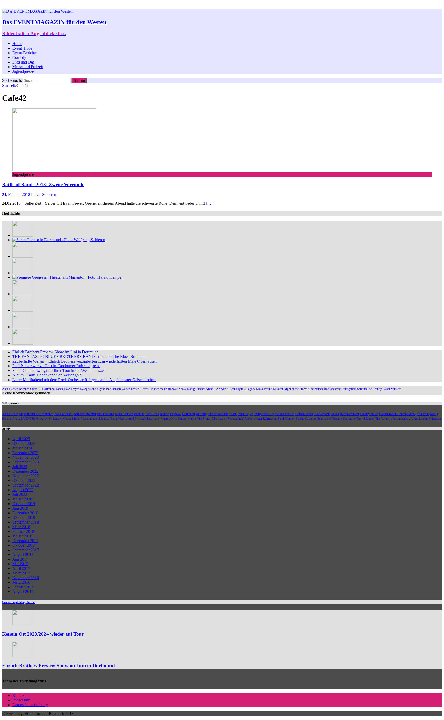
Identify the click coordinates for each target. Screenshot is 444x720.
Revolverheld (235, 418)
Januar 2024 (22, 448)
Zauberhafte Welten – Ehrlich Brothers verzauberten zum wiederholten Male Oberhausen (84, 361)
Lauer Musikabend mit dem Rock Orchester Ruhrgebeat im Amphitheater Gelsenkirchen (84, 379)
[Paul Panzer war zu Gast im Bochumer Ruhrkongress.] (22, 273)
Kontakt (18, 695)
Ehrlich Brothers (218, 414)
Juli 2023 (19, 466)
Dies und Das (23, 62)
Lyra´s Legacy (246, 389)
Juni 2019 (20, 508)
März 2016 (21, 582)
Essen (59, 389)
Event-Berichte (24, 53)
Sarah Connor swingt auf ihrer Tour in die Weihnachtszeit (59, 370)
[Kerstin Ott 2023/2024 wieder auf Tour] (22, 624)
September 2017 (25, 550)
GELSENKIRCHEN (239, 5)
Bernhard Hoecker (85, 414)
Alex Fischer (10, 389)
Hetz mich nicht (349, 414)
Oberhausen (315, 389)
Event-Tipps (22, 48)
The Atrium (382, 418)
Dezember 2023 (25, 453)
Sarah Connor (286, 418)
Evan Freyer (71, 389)
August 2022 (22, 490)
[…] (209, 203)
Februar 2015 (23, 587)
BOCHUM (283, 5)
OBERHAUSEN (164, 5)
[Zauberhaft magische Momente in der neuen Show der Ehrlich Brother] (22, 256)
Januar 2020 (22, 499)
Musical (278, 389)
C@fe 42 (35, 389)
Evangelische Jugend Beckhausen (100, 389)
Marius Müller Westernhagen (80, 418)
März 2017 (21, 573)
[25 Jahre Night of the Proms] (22, 294)
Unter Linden (419, 418)
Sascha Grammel (306, 418)
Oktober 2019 (23, 503)
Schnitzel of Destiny (369, 389)
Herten (144, 389)
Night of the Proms (295, 389)
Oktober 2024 (23, 443)
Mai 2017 (20, 564)
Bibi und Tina (105, 414)
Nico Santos (178, 418)
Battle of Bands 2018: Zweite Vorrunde (43, 184)
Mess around (264, 389)
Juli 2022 (19, 494)
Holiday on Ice (369, 414)
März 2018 (21, 527)
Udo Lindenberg (400, 418)
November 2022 (25, 476)
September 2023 (25, 462)
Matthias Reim (108, 418)
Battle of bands (63, 414)
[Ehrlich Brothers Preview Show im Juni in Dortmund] (22, 656)
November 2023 (25, 457)
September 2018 (25, 522)
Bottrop (164, 414)
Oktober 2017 (23, 545)
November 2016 (25, 577)
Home (17, 43)
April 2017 (21, 568)
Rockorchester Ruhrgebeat (340, 389)
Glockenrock (322, 414)
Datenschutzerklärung (30, 705)
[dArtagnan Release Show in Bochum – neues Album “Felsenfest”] (22, 235)
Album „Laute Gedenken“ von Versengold (47, 375)
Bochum (24, 389)
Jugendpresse (23, 71)
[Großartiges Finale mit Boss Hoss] (22, 310)
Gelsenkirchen (130, 389)
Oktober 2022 (23, 480)
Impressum (21, 700)
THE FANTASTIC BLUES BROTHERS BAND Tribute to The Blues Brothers (78, 356)
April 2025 (21, 439)
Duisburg (201, 414)
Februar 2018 (23, 531)
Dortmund (48, 389)
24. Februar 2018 (16, 194)
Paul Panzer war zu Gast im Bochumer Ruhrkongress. (56, 366)
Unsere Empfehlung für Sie (18, 602)
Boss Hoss (152, 414)
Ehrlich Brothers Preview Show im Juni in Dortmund (55, 352)
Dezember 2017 (25, 540)
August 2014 (22, 591)
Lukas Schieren (43, 194)
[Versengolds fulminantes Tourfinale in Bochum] (22, 327)
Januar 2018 (22, 536)
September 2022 (25, 485)
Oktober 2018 (23, 517)
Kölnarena (423, 414)
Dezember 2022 (25, 471)
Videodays (435, 418)
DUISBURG (122, 5)
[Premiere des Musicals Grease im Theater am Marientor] (67, 277)
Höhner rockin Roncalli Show (168, 389)
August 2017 (22, 554)
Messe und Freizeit (27, 67)
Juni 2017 (20, 559)
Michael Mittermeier (147, 418)
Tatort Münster (392, 389)
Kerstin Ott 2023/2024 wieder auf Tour (43, 634)
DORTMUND (319, 5)
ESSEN (199, 5)
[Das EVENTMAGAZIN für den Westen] (37, 11)
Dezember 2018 (25, 513)
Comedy (19, 57)
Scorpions (349, 418)
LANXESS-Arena (225, 389)
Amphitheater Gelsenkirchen (36, 414)
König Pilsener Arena (200, 389)
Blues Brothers (124, 414)
